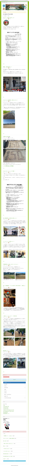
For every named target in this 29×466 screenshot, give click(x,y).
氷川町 (4, 405)
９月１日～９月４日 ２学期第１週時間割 (8, 438)
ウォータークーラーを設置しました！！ (9, 241)
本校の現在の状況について (6, 453)
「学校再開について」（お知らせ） (7, 435)
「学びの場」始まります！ (6, 448)
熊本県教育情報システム (6, 413)
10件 (4, 433)
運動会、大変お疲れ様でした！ (7, 66)
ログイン (27, 0)
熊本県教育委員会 (5, 412)
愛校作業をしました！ (6, 350)
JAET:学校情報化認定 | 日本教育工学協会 (8, 411)
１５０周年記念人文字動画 (8, 165)
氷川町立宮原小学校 (5, 407)
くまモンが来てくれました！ (7, 451)
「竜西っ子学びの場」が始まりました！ (8, 443)
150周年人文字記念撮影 (6, 136)
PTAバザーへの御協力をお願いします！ (9, 17)
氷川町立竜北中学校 (5, 408)
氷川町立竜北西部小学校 (5, 0)
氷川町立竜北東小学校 (6, 406)
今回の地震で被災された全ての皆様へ (8, 456)
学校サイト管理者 (11, 137)
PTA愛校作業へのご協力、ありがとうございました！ (10, 264)
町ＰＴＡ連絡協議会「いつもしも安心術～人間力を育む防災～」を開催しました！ (14, 286)
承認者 (10, 172)
